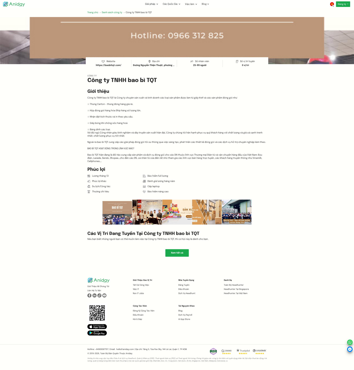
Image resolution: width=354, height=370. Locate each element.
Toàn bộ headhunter (234, 285)
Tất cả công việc (141, 285)
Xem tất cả (177, 253)
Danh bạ (228, 280)
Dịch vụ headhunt (186, 293)
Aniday (129, 353)
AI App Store (184, 319)
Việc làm (190, 4)
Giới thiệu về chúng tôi (98, 286)
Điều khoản (183, 289)
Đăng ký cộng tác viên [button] (143, 311)
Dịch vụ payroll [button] (185, 315)
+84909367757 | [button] (102, 349)
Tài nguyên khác (186, 306)
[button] (97, 327)
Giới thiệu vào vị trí (142, 280)
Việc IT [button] (136, 289)
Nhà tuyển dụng (186, 280)
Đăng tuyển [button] (183, 285)
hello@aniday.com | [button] (125, 349)
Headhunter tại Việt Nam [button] (235, 293)
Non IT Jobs (138, 293)
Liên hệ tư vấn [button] (94, 291)
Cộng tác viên (140, 306)
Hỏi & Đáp (137, 319)
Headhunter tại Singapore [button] (236, 289)
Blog (204, 4)
